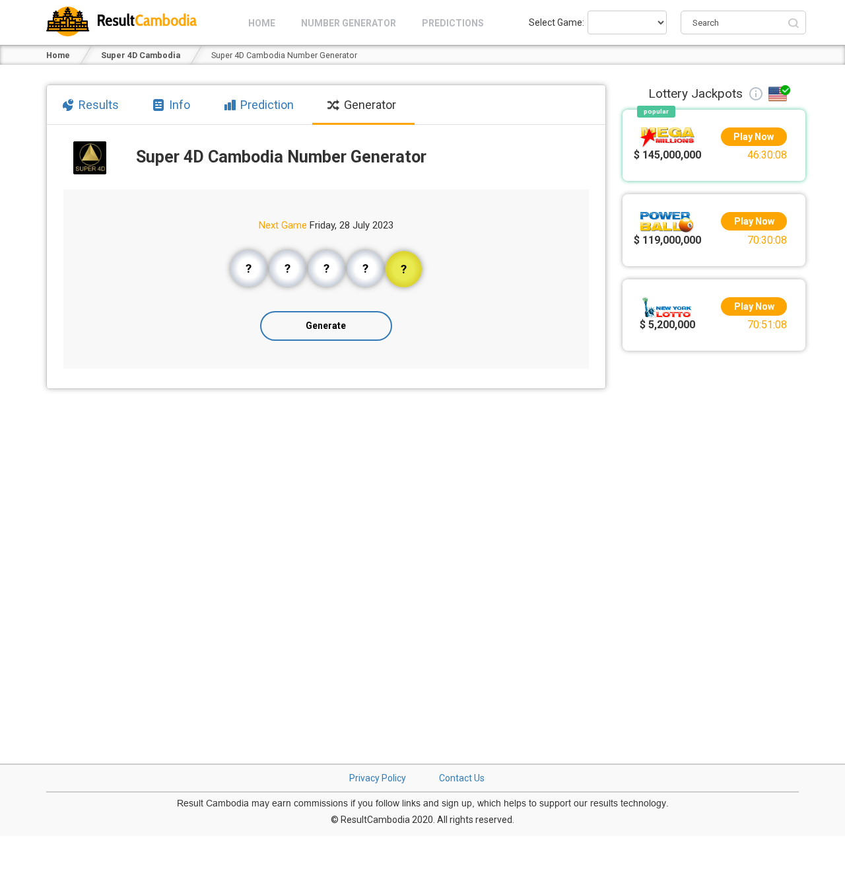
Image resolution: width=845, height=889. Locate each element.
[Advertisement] (714, 555)
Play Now (754, 136)
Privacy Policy (377, 778)
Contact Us (462, 778)
